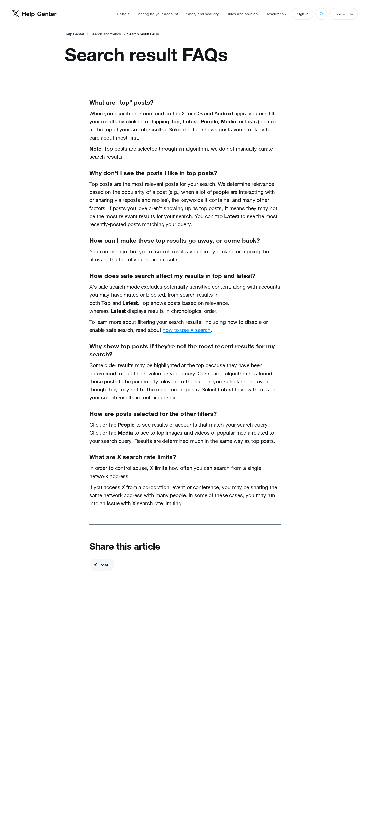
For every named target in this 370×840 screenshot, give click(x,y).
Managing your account (157, 14)
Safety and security (202, 14)
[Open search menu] (321, 14)
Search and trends (105, 34)
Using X (123, 14)
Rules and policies (242, 14)
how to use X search (187, 330)
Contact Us (344, 14)
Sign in (303, 14)
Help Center (74, 34)
